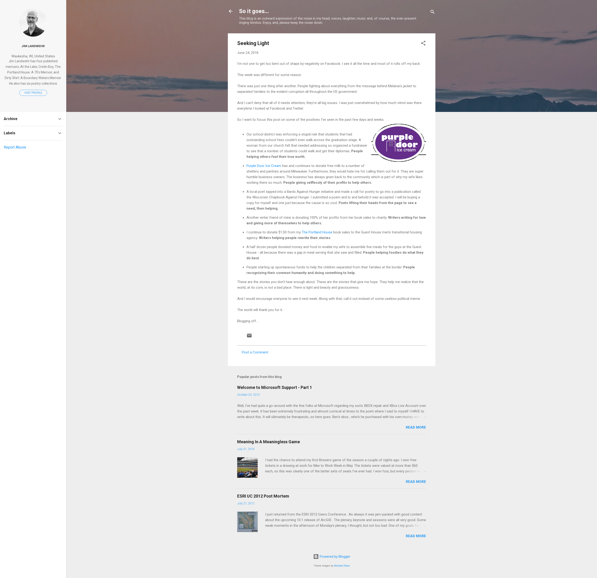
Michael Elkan (342, 565)
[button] (423, 44)
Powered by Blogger (334, 556)
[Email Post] (249, 337)
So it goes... (254, 11)
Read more (416, 427)
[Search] (432, 13)
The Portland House (317, 232)
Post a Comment (255, 352)
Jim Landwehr (33, 46)
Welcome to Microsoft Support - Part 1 (274, 387)
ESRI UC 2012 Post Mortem (263, 496)
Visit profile (33, 92)
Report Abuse (15, 147)
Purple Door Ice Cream (263, 166)
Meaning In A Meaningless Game (268, 441)
